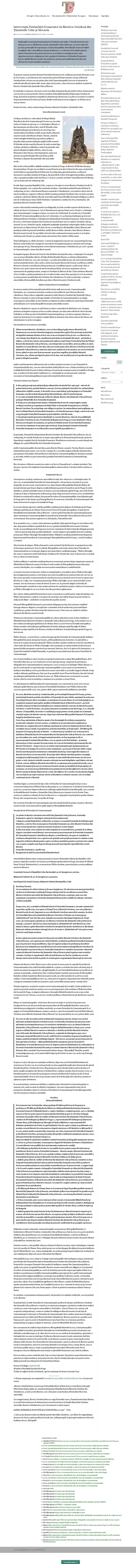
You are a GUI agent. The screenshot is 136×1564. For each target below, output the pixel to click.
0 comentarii (49, 34)
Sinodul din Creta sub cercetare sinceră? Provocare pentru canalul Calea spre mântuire (82, 1446)
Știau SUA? (105, 239)
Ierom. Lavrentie (20, 34)
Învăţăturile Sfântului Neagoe (69, 16)
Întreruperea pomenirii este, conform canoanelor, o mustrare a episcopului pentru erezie (78, 1533)
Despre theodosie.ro (38, 16)
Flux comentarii (107, 399)
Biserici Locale (39, 34)
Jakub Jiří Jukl (34, 1365)
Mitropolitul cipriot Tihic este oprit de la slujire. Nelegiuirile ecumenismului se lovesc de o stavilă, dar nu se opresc (82, 1516)
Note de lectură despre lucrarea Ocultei (68, 1507)
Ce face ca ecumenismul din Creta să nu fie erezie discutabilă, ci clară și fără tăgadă (80, 1470)
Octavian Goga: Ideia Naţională (65, 1491)
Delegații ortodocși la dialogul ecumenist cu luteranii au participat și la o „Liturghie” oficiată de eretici (111, 230)
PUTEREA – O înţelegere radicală (66, 1505)
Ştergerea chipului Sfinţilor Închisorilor (65, 1523)
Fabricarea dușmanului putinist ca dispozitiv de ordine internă (66, 1510)
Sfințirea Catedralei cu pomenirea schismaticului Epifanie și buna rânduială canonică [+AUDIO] (76, 1502)
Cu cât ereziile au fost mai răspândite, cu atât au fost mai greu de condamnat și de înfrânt (82, 1462)
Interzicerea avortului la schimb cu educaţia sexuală (110, 292)
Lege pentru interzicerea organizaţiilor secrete (70, 1513)
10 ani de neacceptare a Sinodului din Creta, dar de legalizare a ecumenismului (74, 1475)
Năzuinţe (94, 16)
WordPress (41, 1550)
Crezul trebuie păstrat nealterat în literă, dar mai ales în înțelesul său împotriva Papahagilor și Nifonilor (111, 280)
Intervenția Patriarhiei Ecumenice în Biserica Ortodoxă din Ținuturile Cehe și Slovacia (52, 28)
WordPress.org (107, 402)
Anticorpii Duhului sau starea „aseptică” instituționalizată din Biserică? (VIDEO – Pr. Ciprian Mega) (110, 249)
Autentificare (106, 391)
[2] (15, 1414)
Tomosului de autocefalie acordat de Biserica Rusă (63, 1378)
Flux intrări (105, 395)
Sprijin (105, 16)
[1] (15, 1378)
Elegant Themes (24, 1550)
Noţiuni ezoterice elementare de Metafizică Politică (111, 91)
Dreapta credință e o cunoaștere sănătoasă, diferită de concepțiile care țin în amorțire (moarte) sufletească (111, 129)
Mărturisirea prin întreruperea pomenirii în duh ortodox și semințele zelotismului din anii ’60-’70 (111, 79)
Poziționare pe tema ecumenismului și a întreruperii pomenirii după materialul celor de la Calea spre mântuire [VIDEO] (81, 1442)
